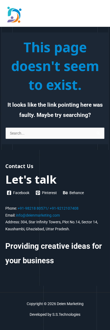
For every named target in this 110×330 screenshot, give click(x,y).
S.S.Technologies (66, 314)
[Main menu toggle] (99, 14)
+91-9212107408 (64, 208)
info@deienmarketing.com (38, 215)
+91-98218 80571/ (33, 208)
